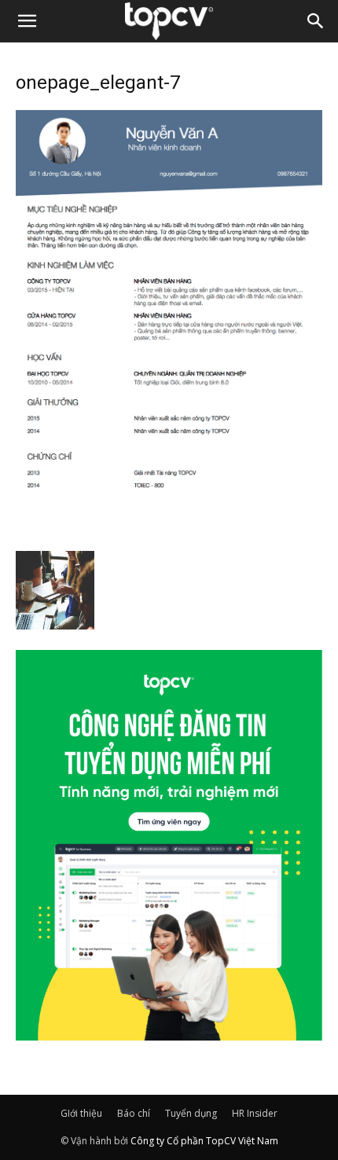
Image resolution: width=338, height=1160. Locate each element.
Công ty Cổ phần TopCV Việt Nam (204, 1140)
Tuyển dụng (191, 1113)
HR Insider (254, 1113)
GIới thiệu (81, 1113)
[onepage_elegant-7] (169, 534)
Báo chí (133, 1113)
